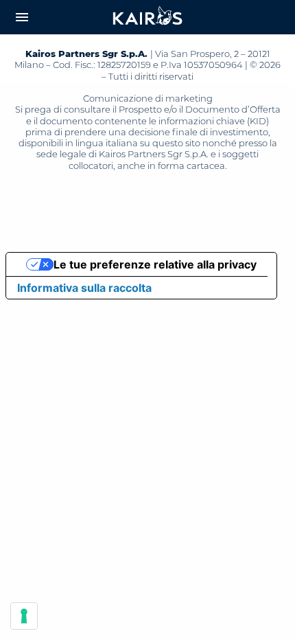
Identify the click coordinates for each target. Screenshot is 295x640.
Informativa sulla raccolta (84, 288)
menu (22, 17)
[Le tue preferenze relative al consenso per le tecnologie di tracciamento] (24, 616)
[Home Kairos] (148, 17)
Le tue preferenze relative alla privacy (155, 264)
